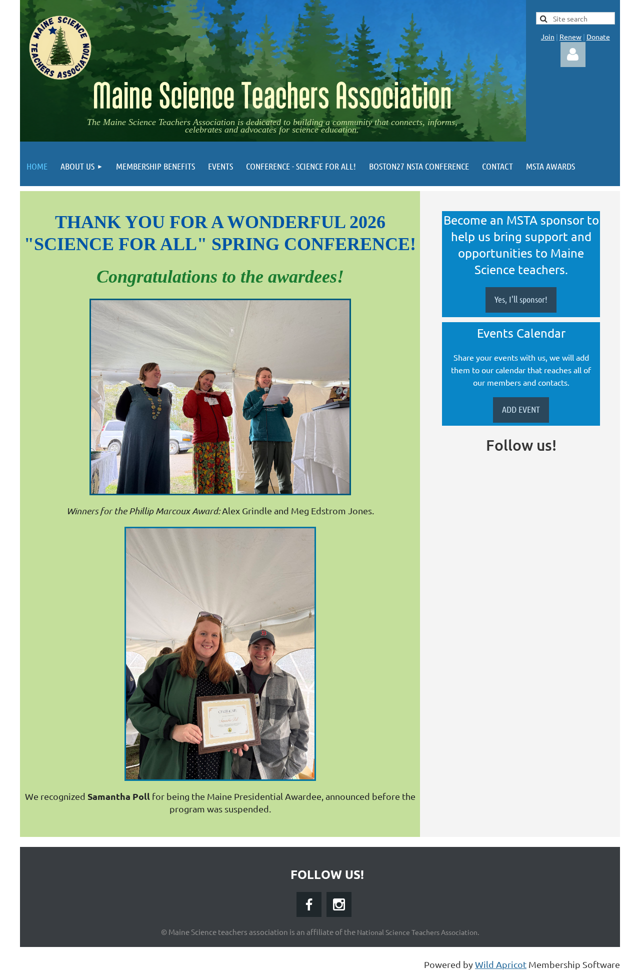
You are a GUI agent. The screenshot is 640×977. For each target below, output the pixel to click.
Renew (571, 36)
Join (547, 36)
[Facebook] (309, 904)
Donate (598, 36)
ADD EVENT (521, 409)
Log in (573, 54)
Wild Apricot (500, 964)
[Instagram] (339, 904)
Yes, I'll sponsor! (521, 299)
